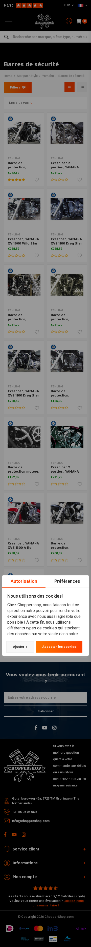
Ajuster (19, 647)
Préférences (67, 581)
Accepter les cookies (59, 647)
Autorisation (24, 581)
